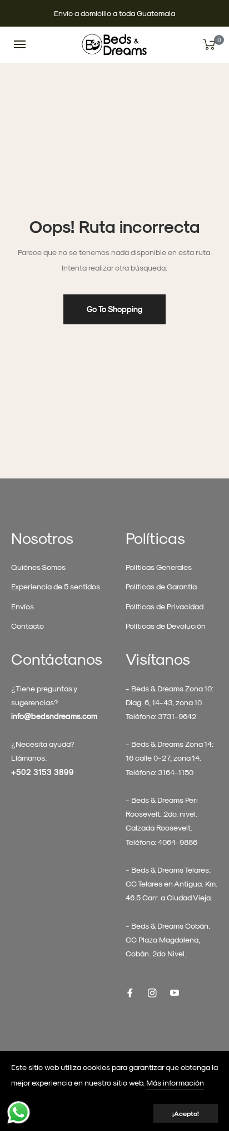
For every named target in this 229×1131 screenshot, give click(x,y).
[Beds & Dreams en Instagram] (152, 991)
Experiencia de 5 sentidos (55, 586)
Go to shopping (114, 309)
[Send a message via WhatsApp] (19, 1112)
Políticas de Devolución (166, 625)
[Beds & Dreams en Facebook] (130, 991)
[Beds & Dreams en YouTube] (174, 991)
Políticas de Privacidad (164, 606)
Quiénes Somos (38, 567)
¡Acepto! (185, 1113)
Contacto (27, 625)
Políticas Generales (159, 567)
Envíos (22, 606)
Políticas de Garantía (161, 586)
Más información (175, 1082)
